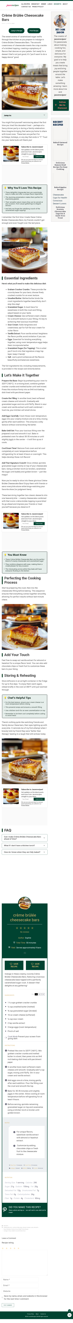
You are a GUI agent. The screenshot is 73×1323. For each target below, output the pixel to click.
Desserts (57, 4)
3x (43, 994)
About (65, 4)
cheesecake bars (8, 1227)
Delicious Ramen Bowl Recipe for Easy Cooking (60, 166)
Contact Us (26, 7)
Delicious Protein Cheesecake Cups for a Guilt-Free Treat (60, 212)
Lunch (50, 4)
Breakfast (35, 4)
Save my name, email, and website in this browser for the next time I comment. (25, 1297)
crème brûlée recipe (17, 1227)
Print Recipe (34, 31)
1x (36, 994)
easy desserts (34, 1227)
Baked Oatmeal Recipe (60, 143)
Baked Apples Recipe (60, 188)
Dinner (43, 4)
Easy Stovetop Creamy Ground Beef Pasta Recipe (16, 1229)
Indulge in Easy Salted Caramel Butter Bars (15, 1231)
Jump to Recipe (16, 31)
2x (39, 994)
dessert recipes (27, 1227)
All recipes (25, 4)
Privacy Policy (38, 7)
